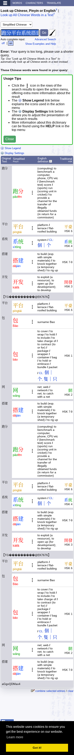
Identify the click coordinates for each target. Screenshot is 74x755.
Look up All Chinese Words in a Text (27, 15)
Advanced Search (45, 39)
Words (17, 3)
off (3, 43)
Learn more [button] (15, 737)
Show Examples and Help (40, 43)
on (10, 43)
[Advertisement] (40, 707)
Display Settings (14, 153)
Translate (54, 3)
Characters (34, 3)
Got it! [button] (37, 747)
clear (70, 690)
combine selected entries (50, 690)
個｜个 (44, 245)
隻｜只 (50, 379)
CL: (51, 239)
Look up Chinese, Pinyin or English (28, 10)
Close (9, 139)
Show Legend (12, 148)
